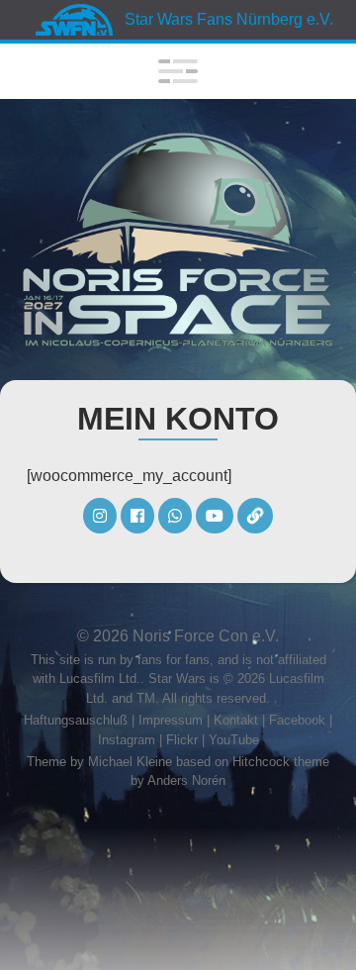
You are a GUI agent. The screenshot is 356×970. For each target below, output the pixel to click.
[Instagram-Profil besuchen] (102, 516)
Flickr (182, 739)
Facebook (297, 720)
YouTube (234, 739)
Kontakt (236, 720)
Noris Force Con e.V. (206, 636)
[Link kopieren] (255, 516)
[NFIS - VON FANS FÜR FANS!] (178, 239)
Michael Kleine (132, 761)
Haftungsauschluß (76, 720)
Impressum (170, 720)
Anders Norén (186, 780)
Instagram (126, 739)
